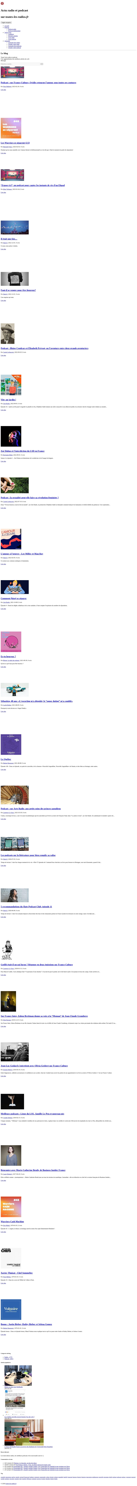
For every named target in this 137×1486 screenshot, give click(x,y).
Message (3, 60)
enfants (56, 1477)
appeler (17, 1477)
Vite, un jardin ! (8, 399)
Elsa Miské (6, 1225)
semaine (17, 1479)
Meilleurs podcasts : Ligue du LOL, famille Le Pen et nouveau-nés (32, 1114)
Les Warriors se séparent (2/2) (15, 143)
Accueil (6, 26)
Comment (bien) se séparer (14, 598)
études (55, 1479)
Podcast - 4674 (8, 1359)
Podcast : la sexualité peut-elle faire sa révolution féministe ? (30, 497)
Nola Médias (7, 1277)
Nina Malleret (7, 86)
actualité (3, 1477)
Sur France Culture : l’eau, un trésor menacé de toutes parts (33, 1465)
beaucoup (26, 1477)
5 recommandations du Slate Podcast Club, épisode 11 (26, 906)
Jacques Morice (8, 1069)
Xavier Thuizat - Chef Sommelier (17, 1273)
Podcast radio (12, 29)
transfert (24, 1479)
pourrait (133, 1477)
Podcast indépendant (14, 31)
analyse (13, 1477)
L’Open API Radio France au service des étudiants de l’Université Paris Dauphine (28, 1447)
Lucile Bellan (7, 705)
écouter (43, 1479)
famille (65, 1477)
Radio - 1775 (8, 1357)
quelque (7, 1479)
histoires (83, 1477)
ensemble (60, 1477)
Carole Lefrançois (8, 352)
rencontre (11, 1479)
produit (3, 1479)
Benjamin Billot (8, 455)
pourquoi (128, 1477)
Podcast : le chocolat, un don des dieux (25, 1463)
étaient (52, 1479)
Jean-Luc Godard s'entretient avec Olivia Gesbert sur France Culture (34, 1066)
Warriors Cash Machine (12, 1221)
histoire (79, 1477)
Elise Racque (7, 1020)
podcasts (119, 1477)
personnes (106, 1477)
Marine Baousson (8, 763)
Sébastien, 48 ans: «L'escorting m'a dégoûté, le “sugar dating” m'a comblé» (37, 701)
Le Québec (6, 759)
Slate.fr (5, 243)
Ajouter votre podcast (14, 47)
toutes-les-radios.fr (11, 1483)
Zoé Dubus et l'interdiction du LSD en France (22, 451)
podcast (114, 1477)
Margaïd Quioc (7, 147)
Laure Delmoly (7, 1174)
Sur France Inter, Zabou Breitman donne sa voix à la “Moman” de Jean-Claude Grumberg (44, 1016)
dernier (52, 1477)
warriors (39, 1479)
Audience (11, 34)
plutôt (110, 1477)
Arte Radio (6, 403)
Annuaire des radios (14, 42)
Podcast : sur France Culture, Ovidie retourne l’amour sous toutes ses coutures (38, 82)
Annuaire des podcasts (14, 46)
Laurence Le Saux (8, 812)
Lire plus (3, 89)
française (70, 1477)
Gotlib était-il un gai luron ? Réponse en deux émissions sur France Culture (37, 964)
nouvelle (101, 1477)
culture (48, 1477)
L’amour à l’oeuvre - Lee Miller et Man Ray (22, 554)
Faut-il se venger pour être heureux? (18, 290)
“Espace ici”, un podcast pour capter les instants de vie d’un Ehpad (33, 185)
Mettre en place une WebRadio (13, 1387)
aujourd (22, 1477)
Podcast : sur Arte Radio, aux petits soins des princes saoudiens (31, 808)
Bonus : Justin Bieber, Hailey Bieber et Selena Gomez (26, 1324)
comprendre (42, 1477)
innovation (89, 1477)
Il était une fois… (9, 239)
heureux (75, 1477)
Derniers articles (13, 36)
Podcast (6, 27)
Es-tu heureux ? (8, 656)
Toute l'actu (7, 32)
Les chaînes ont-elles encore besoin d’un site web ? (19, 1417)
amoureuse (8, 1477)
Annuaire (7, 41)
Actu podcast (12, 39)
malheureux (95, 1477)
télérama (29, 1479)
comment (36, 1477)
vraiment (34, 1479)
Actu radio (11, 37)
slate (20, 1479)
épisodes (48, 1479)
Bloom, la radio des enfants (11, 660)
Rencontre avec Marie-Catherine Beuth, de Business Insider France (33, 1170)
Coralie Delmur (8, 1117)
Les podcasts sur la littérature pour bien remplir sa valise (28, 855)
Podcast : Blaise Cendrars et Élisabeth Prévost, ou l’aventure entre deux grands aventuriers (44, 348)
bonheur (32, 1477)
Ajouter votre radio (13, 44)
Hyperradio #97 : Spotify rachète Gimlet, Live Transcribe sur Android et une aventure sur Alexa (41, 1466)
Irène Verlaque (7, 189)
